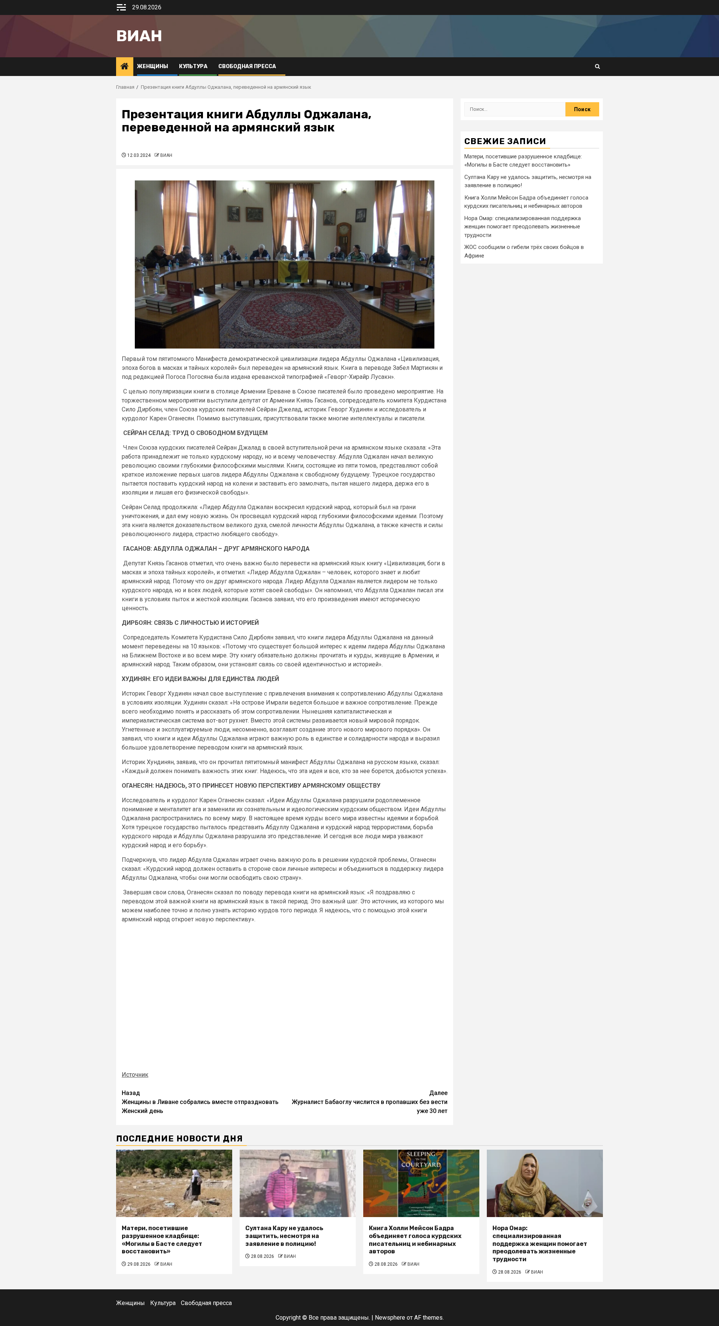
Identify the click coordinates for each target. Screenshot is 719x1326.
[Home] (125, 67)
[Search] (597, 67)
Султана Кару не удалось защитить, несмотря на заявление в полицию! (284, 1236)
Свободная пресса (247, 66)
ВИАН (166, 155)
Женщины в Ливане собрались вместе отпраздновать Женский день (200, 1101)
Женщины (152, 66)
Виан (139, 36)
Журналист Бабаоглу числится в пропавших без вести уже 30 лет (370, 1101)
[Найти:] (514, 109)
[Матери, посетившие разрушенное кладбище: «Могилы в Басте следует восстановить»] (174, 1183)
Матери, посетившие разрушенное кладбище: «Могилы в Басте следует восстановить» (162, 1240)
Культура (193, 66)
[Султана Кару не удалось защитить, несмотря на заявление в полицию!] (298, 1183)
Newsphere (390, 1317)
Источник (135, 1074)
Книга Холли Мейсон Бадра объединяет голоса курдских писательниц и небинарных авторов (415, 1240)
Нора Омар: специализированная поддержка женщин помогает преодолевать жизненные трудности (522, 226)
